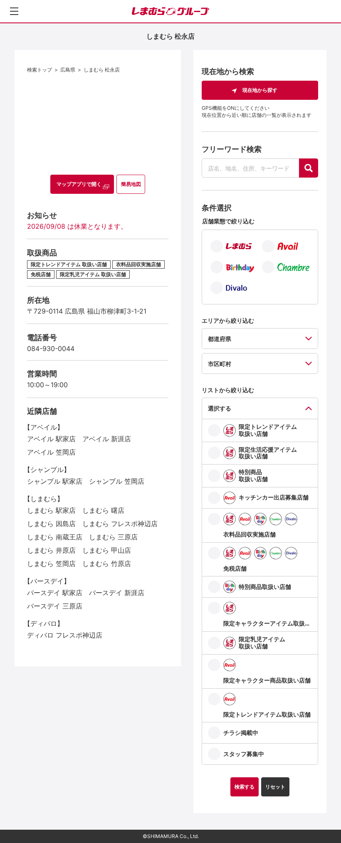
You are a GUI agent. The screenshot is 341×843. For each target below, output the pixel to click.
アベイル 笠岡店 (51, 452)
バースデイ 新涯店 (116, 592)
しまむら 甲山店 (106, 550)
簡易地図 (131, 184)
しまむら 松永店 (102, 70)
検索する (245, 787)
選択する (219, 408)
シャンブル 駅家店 (54, 481)
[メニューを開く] (14, 11)
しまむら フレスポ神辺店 (120, 523)
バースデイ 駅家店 (54, 592)
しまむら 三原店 (113, 537)
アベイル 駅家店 (51, 439)
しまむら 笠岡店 (51, 563)
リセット (275, 787)
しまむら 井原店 (51, 550)
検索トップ (39, 70)
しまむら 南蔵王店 (54, 537)
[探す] (308, 168)
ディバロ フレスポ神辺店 (64, 635)
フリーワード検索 (232, 149)
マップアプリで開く (79, 184)
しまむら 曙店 (103, 510)
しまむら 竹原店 (106, 563)
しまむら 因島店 (51, 523)
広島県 (67, 70)
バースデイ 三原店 (54, 606)
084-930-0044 (50, 348)
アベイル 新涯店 (106, 439)
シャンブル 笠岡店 (116, 481)
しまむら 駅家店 (51, 510)
